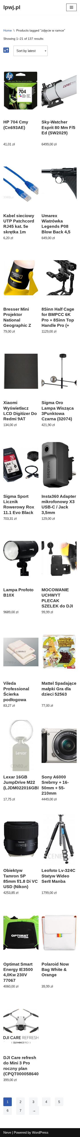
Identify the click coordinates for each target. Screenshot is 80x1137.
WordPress (40, 1132)
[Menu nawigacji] (71, 7)
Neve (7, 1132)
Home (7, 30)
